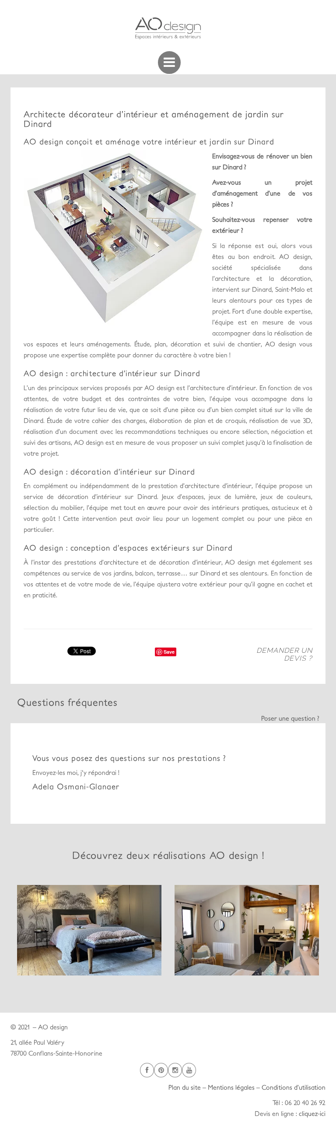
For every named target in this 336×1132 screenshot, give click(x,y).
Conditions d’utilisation (294, 1087)
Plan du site (184, 1087)
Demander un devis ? (284, 654)
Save (169, 651)
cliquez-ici (312, 1113)
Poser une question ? (290, 718)
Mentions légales (231, 1087)
